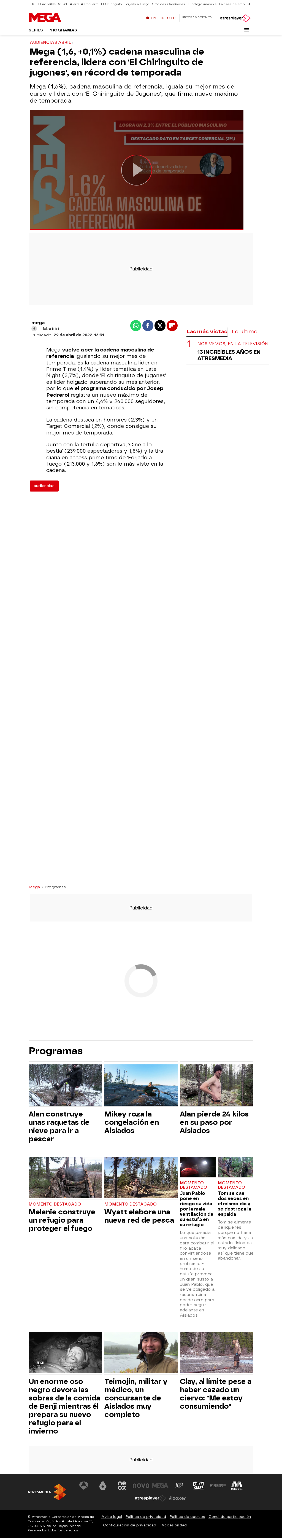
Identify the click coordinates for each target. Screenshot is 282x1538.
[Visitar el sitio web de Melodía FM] (237, 1485)
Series (36, 30)
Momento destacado (55, 1204)
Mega (34, 887)
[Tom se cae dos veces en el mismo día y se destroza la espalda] (235, 1167)
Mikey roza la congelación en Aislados (131, 1122)
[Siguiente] (249, 4)
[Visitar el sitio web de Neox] (122, 1485)
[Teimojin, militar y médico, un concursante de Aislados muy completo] (141, 1353)
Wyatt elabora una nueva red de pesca (139, 1216)
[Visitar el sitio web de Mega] (160, 1485)
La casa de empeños (235, 4)
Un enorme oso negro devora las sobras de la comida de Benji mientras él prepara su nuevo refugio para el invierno (64, 1406)
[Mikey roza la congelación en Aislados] (141, 1085)
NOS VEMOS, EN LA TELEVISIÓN (233, 344)
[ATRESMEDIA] (47, 1492)
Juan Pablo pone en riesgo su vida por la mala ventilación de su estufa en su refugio (196, 1209)
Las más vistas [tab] (206, 331)
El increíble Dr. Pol (52, 4)
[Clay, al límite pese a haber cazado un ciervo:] (216, 1353)
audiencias (44, 486)
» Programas (54, 887)
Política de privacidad (146, 1517)
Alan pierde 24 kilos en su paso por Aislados (214, 1122)
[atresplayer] (235, 18)
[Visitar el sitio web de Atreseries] (179, 1485)
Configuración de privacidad (129, 1525)
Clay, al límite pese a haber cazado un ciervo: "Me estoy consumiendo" (215, 1393)
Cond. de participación (229, 1517)
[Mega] (63, 17)
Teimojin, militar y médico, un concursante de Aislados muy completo (135, 1398)
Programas (62, 30)
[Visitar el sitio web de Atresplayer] (150, 1498)
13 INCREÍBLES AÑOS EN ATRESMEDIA (229, 355)
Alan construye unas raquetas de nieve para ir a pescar (59, 1126)
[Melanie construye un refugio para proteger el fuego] (65, 1178)
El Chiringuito (111, 4)
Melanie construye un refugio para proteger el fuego (62, 1220)
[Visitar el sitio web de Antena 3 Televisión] (83, 1485)
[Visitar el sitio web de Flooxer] (177, 1498)
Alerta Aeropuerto (84, 4)
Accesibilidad (174, 1525)
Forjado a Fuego (136, 4)
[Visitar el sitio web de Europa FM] (218, 1485)
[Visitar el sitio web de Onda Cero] (198, 1485)
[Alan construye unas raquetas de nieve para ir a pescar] (65, 1085)
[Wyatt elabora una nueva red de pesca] (141, 1178)
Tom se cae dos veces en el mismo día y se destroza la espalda (234, 1204)
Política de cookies (187, 1517)
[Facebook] (34, 328)
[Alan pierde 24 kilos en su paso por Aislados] (216, 1085)
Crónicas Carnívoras (168, 4)
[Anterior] (33, 4)
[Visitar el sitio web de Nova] (141, 1485)
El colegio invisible (202, 4)
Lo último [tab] (244, 331)
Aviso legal (111, 1517)
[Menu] (246, 29)
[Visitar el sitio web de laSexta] (102, 1485)
